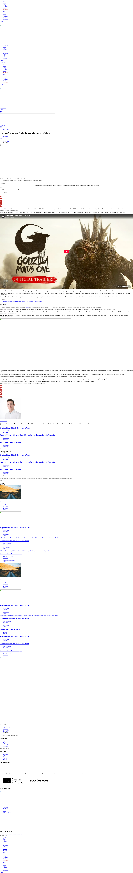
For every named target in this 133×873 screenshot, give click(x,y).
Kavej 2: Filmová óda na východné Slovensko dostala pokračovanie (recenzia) (27, 435)
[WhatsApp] (66, 202)
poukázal (27, 307)
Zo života (5, 49)
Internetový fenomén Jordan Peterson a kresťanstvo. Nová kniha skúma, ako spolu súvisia (22, 301)
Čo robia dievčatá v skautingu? (11, 554)
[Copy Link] (66, 204)
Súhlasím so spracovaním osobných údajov (11, 189)
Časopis (4, 4)
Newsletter (5, 6)
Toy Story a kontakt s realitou (10, 442)
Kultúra (1, 138)
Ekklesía (5, 5)
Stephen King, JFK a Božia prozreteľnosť (15, 428)
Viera (4, 48)
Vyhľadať (2, 23)
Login (1, 21)
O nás (4, 1)
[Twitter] (66, 206)
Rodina (4, 47)
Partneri (4, 3)
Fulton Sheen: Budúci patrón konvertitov (14, 541)
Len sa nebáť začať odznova (10, 502)
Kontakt (4, 8)
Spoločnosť (5, 45)
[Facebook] (66, 197)
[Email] (66, 199)
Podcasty (5, 50)
